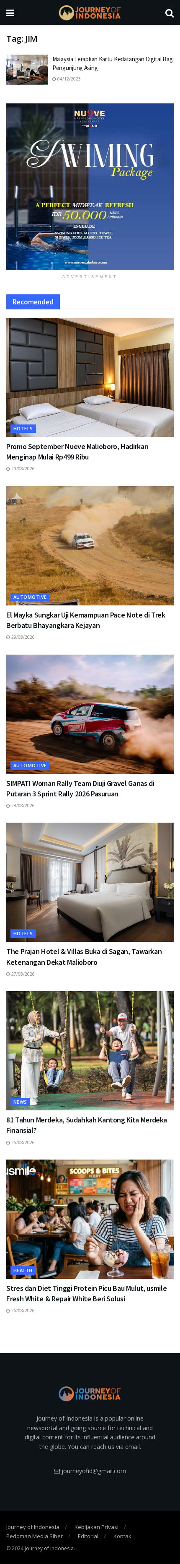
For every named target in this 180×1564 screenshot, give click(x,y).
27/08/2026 (22, 974)
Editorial (88, 1536)
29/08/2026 (22, 469)
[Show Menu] (10, 12)
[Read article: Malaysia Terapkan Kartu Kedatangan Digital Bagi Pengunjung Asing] (27, 70)
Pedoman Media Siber (34, 1536)
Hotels (23, 428)
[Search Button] (169, 12)
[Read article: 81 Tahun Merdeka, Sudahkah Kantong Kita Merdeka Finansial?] (90, 1050)
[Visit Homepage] (90, 12)
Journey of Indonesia (32, 1527)
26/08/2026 (22, 1142)
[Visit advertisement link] (90, 186)
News (20, 1102)
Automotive (29, 597)
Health (23, 1270)
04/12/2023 (68, 79)
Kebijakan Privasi (96, 1527)
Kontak (122, 1536)
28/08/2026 (22, 805)
